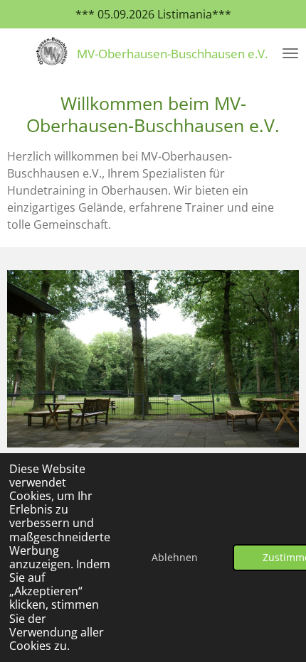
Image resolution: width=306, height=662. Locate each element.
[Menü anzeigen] (290, 53)
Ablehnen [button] (175, 557)
